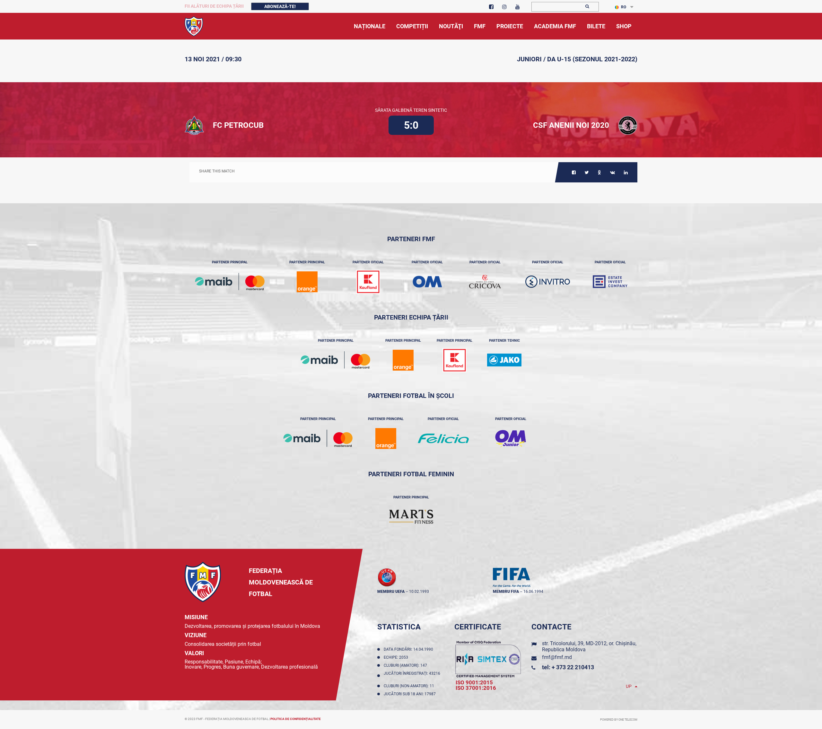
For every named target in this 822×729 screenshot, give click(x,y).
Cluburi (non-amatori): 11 (410, 686)
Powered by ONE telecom (618, 719)
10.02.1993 (419, 591)
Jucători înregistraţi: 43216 (412, 675)
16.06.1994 (533, 591)
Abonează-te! (280, 6)
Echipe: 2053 (397, 657)
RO (623, 7)
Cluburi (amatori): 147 (406, 665)
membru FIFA (506, 591)
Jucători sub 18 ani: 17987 (411, 694)
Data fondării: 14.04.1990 (409, 649)
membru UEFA (391, 591)
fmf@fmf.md (557, 657)
